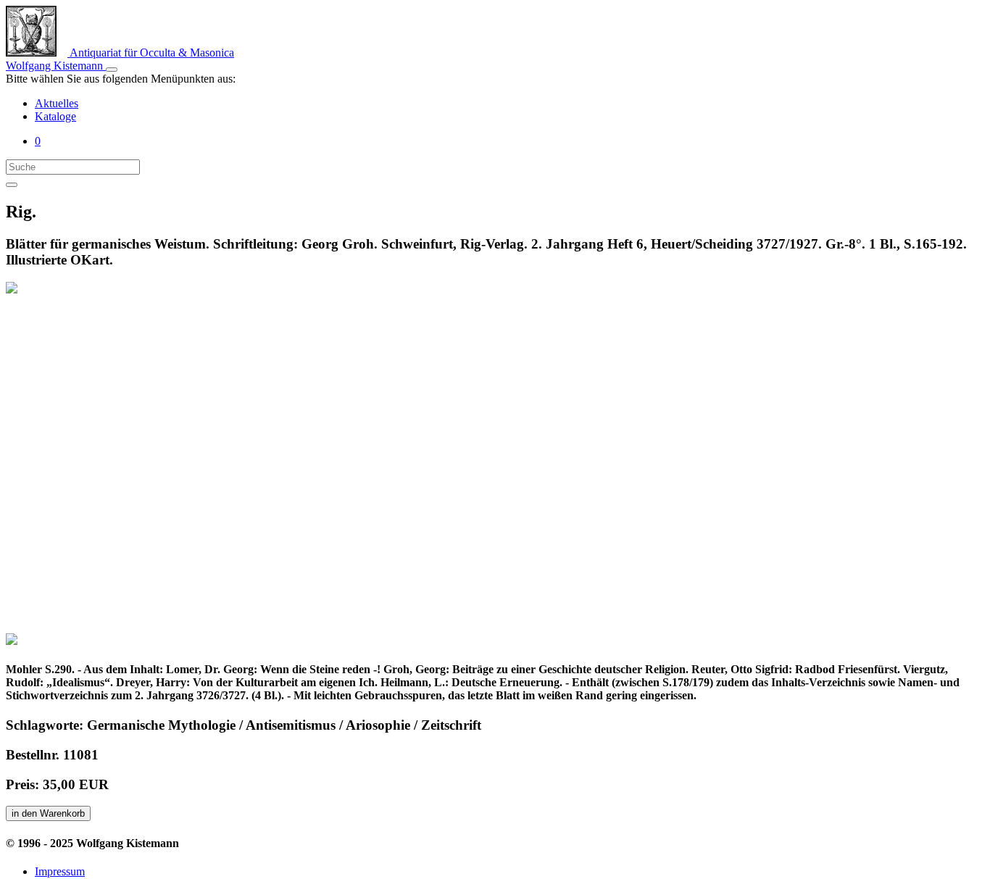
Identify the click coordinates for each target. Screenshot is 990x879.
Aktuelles (56, 103)
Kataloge (55, 116)
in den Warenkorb (48, 813)
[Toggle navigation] (111, 69)
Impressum (60, 871)
